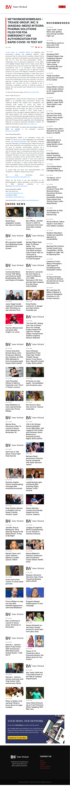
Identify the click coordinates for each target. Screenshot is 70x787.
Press (42, 760)
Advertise (43, 762)
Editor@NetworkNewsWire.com (15, 197)
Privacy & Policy (45, 768)
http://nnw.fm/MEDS (13, 131)
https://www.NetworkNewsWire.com (19, 177)
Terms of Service (45, 766)
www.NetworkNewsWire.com (14, 193)
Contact (42, 764)
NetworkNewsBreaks (20, 141)
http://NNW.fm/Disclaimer (19, 186)
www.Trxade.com (32, 124)
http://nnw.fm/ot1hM (33, 92)
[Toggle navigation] (62, 6)
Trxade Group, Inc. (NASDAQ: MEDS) (18, 52)
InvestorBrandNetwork (32, 200)
